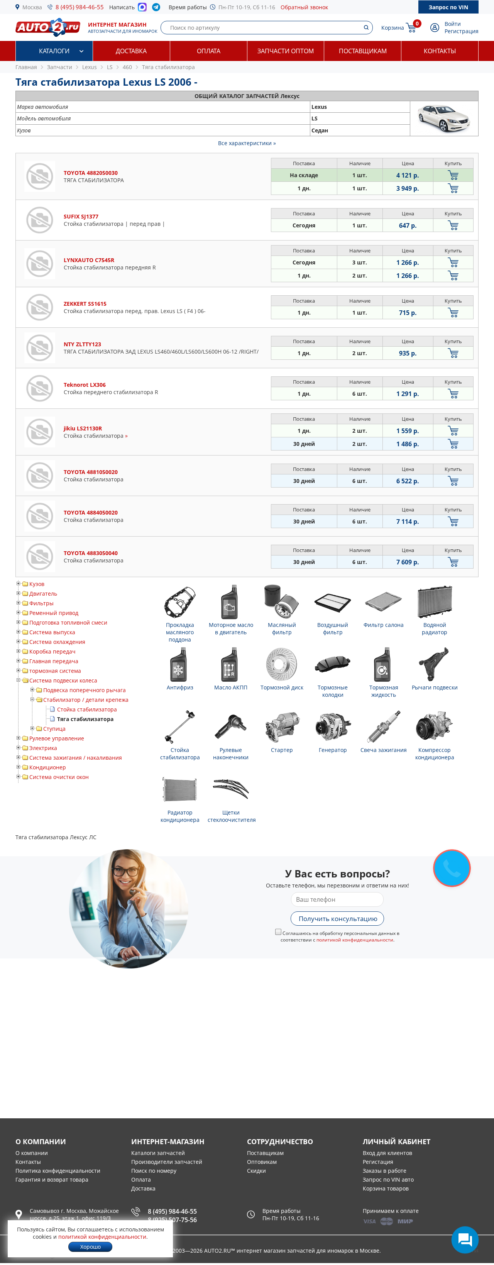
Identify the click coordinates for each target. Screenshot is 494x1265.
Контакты (440, 51)
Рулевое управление (56, 738)
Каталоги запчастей (158, 1153)
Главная (26, 67)
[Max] (142, 9)
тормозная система (55, 670)
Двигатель (43, 593)
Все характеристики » (247, 143)
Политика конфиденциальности (57, 1170)
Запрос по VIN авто (388, 1179)
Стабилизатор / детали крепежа (86, 699)
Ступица (54, 728)
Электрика (43, 748)
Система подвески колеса (63, 680)
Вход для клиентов (387, 1153)
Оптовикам (262, 1161)
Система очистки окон (59, 777)
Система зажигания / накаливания (75, 757)
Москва (32, 7)
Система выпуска (52, 632)
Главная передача (53, 661)
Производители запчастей (166, 1161)
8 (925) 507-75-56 (172, 1220)
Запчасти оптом (285, 51)
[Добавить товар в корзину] (453, 175)
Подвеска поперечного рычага (84, 690)
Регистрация (462, 31)
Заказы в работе (384, 1170)
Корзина (392, 27)
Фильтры (41, 603)
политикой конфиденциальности (354, 939)
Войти (453, 23)
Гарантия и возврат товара (51, 1179)
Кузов (36, 584)
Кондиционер (47, 767)
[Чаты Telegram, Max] (465, 1239)
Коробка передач (52, 651)
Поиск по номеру (153, 1170)
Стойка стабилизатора (87, 709)
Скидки (256, 1170)
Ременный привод (53, 612)
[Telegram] (157, 9)
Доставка (131, 51)
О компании (31, 1153)
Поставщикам (363, 51)
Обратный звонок (304, 7)
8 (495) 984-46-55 (80, 7)
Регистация (378, 1161)
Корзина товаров (386, 1188)
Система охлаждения (57, 641)
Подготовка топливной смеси (68, 622)
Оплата (208, 51)
